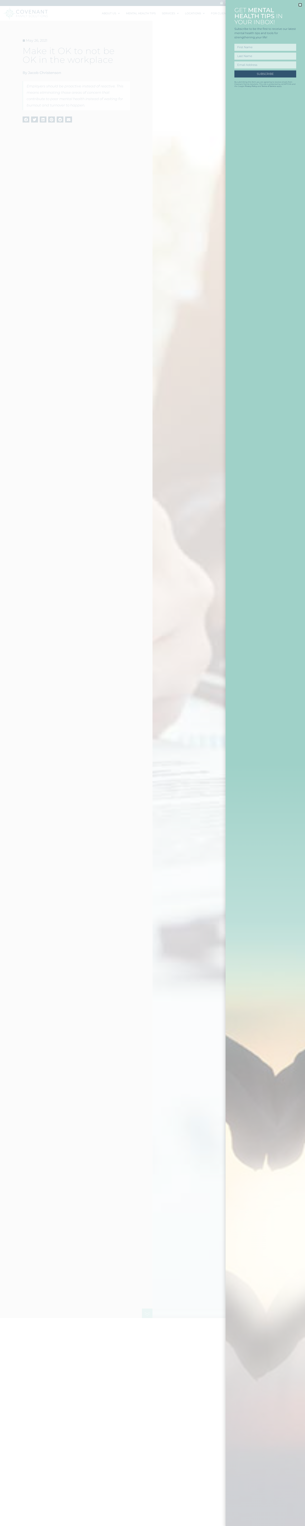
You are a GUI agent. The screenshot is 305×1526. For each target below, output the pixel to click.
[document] (152, 763)
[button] (300, 5)
